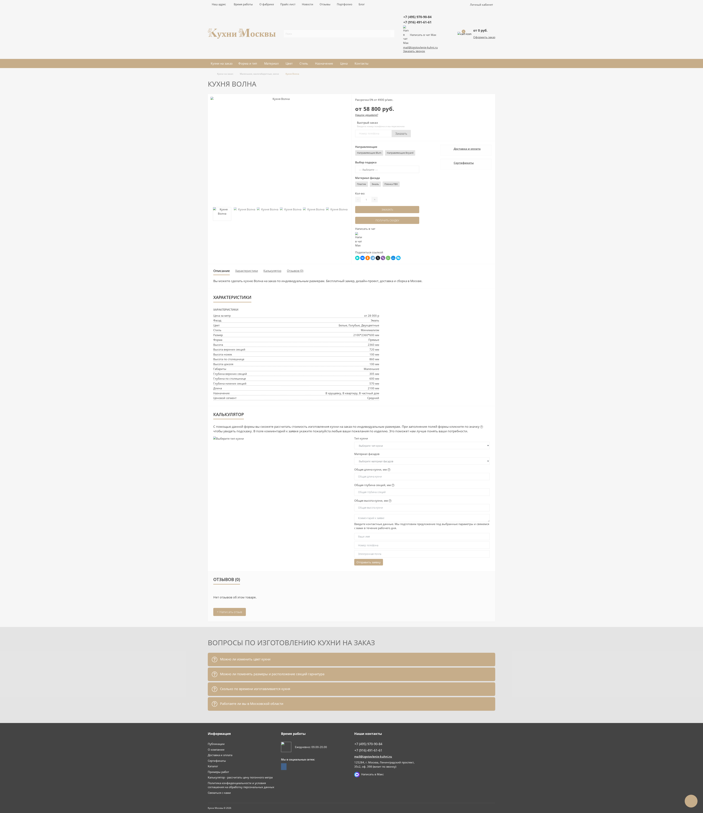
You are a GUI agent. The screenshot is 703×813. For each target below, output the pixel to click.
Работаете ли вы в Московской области (251, 703)
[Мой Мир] (393, 258)
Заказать (401, 134)
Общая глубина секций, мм (373, 485)
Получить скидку (387, 220)
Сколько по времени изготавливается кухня (254, 689)
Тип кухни (361, 438)
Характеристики (246, 271)
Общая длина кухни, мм (371, 469)
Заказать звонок (414, 51)
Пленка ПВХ (391, 184)
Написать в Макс (372, 774)
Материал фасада (367, 178)
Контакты (361, 63)
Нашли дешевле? (366, 115)
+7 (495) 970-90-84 (417, 17)
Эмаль (375, 184)
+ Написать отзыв (229, 612)
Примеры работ (218, 772)
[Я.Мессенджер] (357, 258)
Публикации (216, 744)
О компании (216, 749)
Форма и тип (247, 63)
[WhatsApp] (388, 258)
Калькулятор (272, 271)
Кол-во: (360, 193)
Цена (344, 63)
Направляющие (366, 147)
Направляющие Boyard (400, 152)
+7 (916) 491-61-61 (417, 22)
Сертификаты (464, 163)
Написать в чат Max (423, 35)
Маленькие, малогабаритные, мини (259, 73)
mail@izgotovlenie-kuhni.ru (420, 47)
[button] (243, 4)
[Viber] (383, 258)
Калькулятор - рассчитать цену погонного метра (240, 777)
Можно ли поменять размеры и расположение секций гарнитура (271, 674)
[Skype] (398, 258)
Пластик (361, 184)
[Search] (392, 33)
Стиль (304, 63)
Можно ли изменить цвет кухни (244, 659)
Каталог (213, 766)
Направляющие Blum (369, 152)
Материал (271, 63)
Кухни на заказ (222, 63)
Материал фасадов (367, 454)
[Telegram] (373, 258)
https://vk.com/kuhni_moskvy (284, 766)
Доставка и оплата (467, 149)
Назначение (324, 63)
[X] (378, 258)
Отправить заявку (368, 562)
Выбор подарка (366, 162)
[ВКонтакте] (362, 258)
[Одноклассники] (367, 258)
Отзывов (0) (295, 271)
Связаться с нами (219, 793)
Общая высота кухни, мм (371, 500)
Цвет (289, 63)
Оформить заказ (484, 37)
